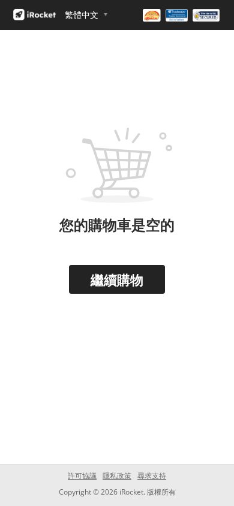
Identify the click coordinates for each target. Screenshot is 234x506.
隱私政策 (117, 476)
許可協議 (82, 476)
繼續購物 (117, 279)
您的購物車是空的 (117, 224)
